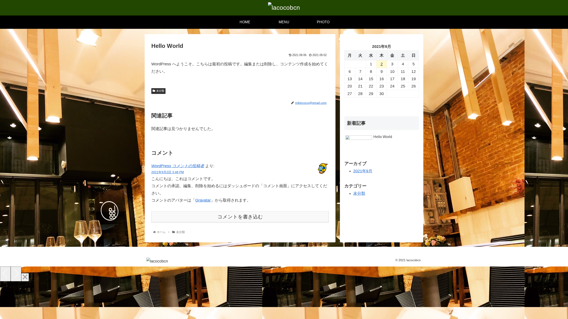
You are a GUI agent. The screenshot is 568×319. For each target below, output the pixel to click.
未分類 (160, 90)
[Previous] (5, 273)
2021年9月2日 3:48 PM (167, 172)
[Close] (25, 277)
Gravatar (203, 200)
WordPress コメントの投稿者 (177, 166)
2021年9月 (362, 171)
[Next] (16, 273)
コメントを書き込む (240, 217)
